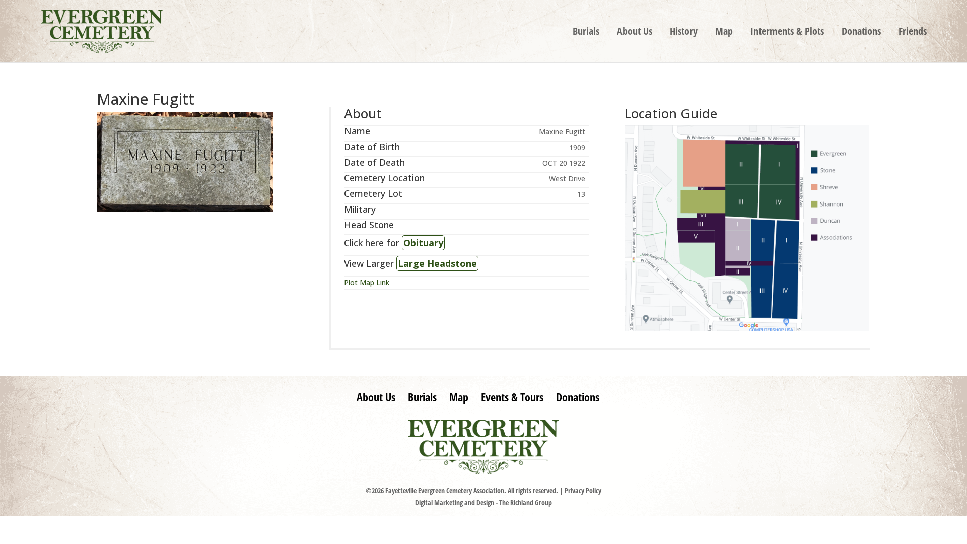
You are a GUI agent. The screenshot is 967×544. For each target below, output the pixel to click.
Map (724, 33)
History (684, 33)
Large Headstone (437, 263)
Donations (861, 33)
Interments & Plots (787, 33)
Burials (586, 33)
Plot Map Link (366, 282)
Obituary (423, 243)
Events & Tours (512, 396)
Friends (913, 33)
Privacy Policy (583, 490)
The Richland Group (525, 502)
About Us (634, 33)
